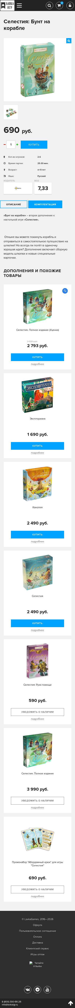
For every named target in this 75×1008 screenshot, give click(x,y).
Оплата (37, 936)
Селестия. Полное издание (37, 773)
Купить (34, 144)
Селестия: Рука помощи (37, 684)
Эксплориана (37, 418)
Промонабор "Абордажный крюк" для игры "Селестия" (37, 864)
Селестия (37, 596)
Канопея (38, 507)
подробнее (37, 364)
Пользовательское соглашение (37, 930)
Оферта (37, 925)
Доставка (37, 942)
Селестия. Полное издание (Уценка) (37, 330)
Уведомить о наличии (37, 712)
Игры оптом (37, 954)
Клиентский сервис (37, 948)
